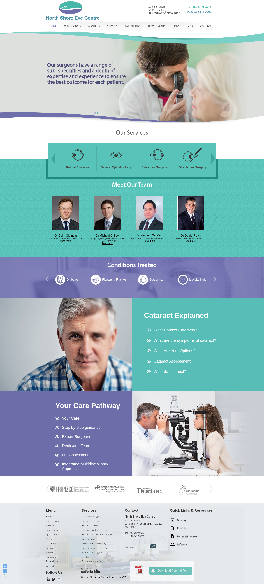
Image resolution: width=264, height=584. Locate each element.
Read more (65, 243)
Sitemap (50, 552)
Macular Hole (156, 279)
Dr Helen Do (191, 235)
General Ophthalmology (94, 530)
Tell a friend (52, 561)
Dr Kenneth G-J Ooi (107, 235)
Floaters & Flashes (72, 279)
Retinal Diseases (90, 525)
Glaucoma (114, 279)
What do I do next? (170, 371)
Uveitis (85, 557)
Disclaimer (51, 543)
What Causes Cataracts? (175, 330)
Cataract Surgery (90, 521)
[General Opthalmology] (77, 162)
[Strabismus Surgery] (154, 162)
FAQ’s (49, 539)
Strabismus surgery (92, 552)
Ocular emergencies (92, 561)
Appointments (156, 26)
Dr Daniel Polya (149, 235)
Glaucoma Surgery (91, 516)
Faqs (190, 26)
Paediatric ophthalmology (95, 548)
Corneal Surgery (90, 539)
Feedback (51, 557)
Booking (181, 520)
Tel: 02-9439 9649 (199, 7)
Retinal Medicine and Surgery (97, 534)
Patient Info (132, 26)
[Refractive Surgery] (116, 162)
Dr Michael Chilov (65, 235)
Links (176, 26)
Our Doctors (72, 26)
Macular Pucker (198, 279)
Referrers (182, 544)
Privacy (49, 548)
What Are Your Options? (174, 351)
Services (112, 26)
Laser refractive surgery (94, 543)
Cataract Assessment (172, 361)
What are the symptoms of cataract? (185, 340)
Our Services (132, 132)
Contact (205, 26)
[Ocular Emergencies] (192, 162)
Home (53, 26)
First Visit (182, 528)
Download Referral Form (173, 570)
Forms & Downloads (188, 536)
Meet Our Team (132, 184)
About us (94, 26)
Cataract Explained (176, 315)
